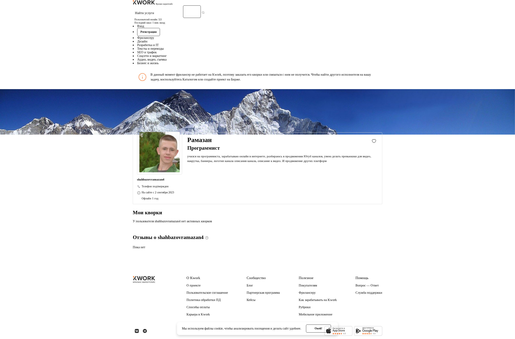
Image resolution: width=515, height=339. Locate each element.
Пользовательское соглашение (207, 292)
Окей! (318, 328)
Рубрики (305, 307)
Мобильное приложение (315, 314)
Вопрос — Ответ (367, 285)
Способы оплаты (198, 307)
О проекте (193, 285)
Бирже (235, 79)
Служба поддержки (368, 292)
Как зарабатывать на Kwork (318, 300)
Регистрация (148, 31)
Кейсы (251, 300)
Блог (250, 285)
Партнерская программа (263, 292)
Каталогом (189, 79)
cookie (218, 328)
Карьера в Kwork (198, 314)
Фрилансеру (145, 37)
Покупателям (308, 285)
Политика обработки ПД (203, 300)
